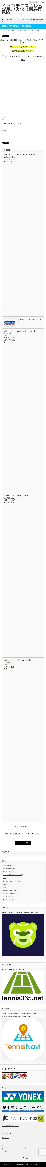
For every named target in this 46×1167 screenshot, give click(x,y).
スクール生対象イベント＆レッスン (12, 875)
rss (30, 2)
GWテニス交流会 (22, 495)
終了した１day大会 (8, 899)
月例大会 (5, 887)
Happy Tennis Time (8, 865)
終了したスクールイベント (16, 30)
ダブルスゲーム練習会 (24, 660)
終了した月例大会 (7, 896)
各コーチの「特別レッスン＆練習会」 (13, 881)
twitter (33, 2)
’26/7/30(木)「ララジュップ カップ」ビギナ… (29, 320)
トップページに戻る (23, 843)
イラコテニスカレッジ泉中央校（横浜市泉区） (21, 1164)
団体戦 (4, 884)
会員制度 (4, 1148)
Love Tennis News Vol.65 (32, 834)
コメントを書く (30, 30)
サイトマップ (5, 1138)
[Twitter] (19, 1157)
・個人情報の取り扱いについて (10, 1126)
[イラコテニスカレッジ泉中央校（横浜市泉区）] (22, 9)
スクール (4, 1145)
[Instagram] (26, 1157)
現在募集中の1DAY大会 (9, 890)
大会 (25, 1145)
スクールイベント (7, 871)
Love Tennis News (7, 868)
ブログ (4, 878)
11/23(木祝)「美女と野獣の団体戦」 (13, 835)
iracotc (39, 30)
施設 (25, 1148)
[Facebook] (23, 1157)
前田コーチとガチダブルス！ (26, 154)
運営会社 (4, 1151)
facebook (36, 2)
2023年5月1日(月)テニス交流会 (26, 331)
